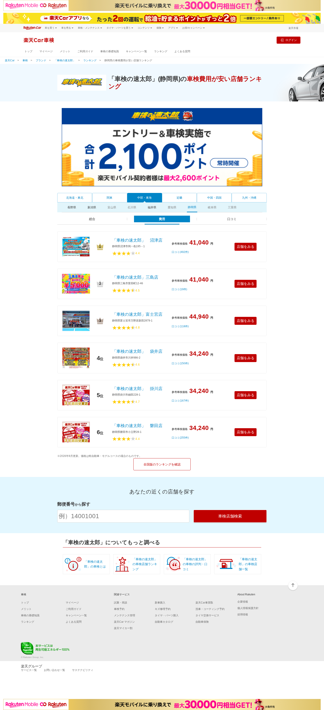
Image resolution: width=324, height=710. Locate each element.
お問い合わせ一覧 (54, 670)
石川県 (132, 207)
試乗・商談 (120, 602)
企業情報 (242, 601)
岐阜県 (212, 207)
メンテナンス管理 (124, 615)
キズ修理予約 (163, 609)
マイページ (46, 51)
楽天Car (10, 60)
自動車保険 (202, 621)
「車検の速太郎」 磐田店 (137, 425)
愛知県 (172, 207)
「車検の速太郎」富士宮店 (137, 314)
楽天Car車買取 (204, 602)
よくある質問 (182, 51)
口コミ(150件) (180, 363)
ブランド (41, 60)
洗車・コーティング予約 (210, 609)
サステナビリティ (82, 670)
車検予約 (119, 609)
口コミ (231, 219)
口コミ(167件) (180, 400)
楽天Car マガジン (124, 621)
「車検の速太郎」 (64, 60)
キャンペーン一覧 (136, 51)
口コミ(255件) (180, 437)
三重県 (232, 207)
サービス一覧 (29, 670)
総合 (92, 219)
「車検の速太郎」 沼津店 (137, 240)
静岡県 (192, 207)
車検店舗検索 (230, 516)
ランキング (160, 51)
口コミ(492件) (180, 252)
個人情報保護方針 (248, 608)
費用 (162, 219)
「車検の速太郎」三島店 (135, 277)
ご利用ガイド (85, 51)
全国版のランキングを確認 (162, 464)
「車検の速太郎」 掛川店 (137, 388)
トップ (28, 51)
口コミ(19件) (179, 289)
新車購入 (160, 602)
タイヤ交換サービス (207, 615)
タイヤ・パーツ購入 (167, 615)
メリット (65, 51)
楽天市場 (293, 28)
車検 (25, 60)
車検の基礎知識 (109, 51)
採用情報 (242, 614)
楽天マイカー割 (123, 628)
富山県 (112, 207)
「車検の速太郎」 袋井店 (137, 351)
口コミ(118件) (180, 326)
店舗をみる (245, 246)
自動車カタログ (164, 621)
